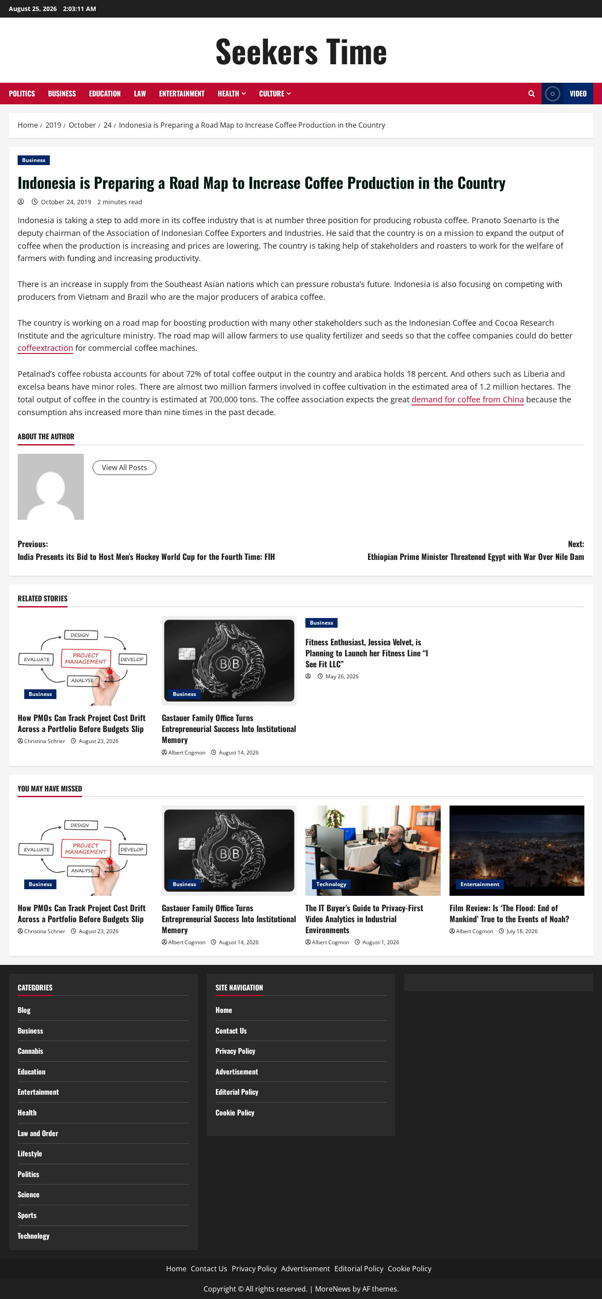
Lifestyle (30, 1153)
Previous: (146, 550)
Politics (22, 93)
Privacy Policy (235, 1050)
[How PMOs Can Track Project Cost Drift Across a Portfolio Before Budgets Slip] (85, 661)
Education (105, 93)
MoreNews (333, 1289)
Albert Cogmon (186, 752)
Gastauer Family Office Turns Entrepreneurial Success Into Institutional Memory (229, 728)
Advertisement (237, 1071)
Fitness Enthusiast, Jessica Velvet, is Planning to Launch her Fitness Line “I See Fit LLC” (366, 653)
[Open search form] (531, 93)
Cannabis (30, 1050)
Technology (331, 884)
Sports (27, 1215)
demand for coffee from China (468, 399)
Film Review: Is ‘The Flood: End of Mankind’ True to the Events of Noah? (509, 913)
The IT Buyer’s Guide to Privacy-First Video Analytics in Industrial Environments (364, 918)
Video (578, 93)
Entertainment (181, 93)
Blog (24, 1010)
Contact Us (231, 1030)
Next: (476, 550)
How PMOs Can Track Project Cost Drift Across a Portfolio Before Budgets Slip (81, 723)
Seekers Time (301, 50)
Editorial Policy (237, 1091)
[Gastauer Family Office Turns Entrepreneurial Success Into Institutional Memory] (229, 661)
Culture (271, 93)
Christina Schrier (44, 741)
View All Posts (124, 467)
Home (224, 1010)
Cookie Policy (235, 1112)
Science (29, 1194)
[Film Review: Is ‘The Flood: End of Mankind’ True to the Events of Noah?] (517, 850)
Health (228, 93)
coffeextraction (45, 347)
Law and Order (38, 1133)
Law (140, 93)
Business (62, 93)
